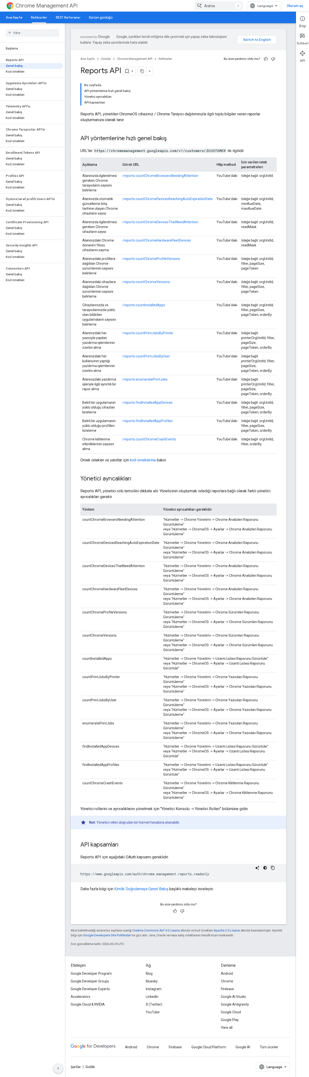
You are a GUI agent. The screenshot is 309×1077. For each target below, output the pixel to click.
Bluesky (152, 981)
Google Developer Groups (90, 981)
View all (226, 1027)
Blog (149, 973)
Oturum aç (295, 6)
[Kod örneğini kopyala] (273, 868)
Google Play (230, 1020)
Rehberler (39, 17)
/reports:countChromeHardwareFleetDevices (156, 240)
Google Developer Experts (90, 989)
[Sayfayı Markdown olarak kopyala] (142, 71)
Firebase (227, 989)
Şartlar (76, 1067)
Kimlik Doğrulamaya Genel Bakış (141, 889)
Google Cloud (231, 1012)
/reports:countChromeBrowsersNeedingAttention (160, 176)
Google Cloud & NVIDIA (88, 1004)
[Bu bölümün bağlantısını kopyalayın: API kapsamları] (123, 845)
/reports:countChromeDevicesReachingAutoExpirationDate (167, 199)
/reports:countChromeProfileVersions (151, 259)
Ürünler (106, 59)
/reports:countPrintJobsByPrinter (147, 333)
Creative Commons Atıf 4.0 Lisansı (156, 930)
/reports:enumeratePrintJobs (145, 379)
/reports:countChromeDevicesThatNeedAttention (160, 222)
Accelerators (80, 997)
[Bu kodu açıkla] (257, 868)
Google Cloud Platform (208, 1047)
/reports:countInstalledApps (143, 305)
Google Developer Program (91, 973)
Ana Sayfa (14, 17)
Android (227, 973)
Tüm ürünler (269, 1047)
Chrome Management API (46, 5)
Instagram (154, 989)
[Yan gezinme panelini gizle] (58, 1068)
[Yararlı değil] (273, 59)
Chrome (227, 981)
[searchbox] (32, 33)
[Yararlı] (265, 59)
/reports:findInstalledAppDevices (147, 402)
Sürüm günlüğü (100, 17)
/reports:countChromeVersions (146, 282)
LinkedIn (152, 997)
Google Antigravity (235, 1004)
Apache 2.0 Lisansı (227, 930)
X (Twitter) (154, 1004)
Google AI (243, 1047)
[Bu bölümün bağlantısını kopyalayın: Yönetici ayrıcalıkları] (136, 479)
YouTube (153, 1012)
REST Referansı (68, 17)
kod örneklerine (143, 460)
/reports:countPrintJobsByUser (146, 356)
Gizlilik (90, 1067)
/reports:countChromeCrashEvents (149, 439)
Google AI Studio (233, 997)
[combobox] (219, 5)
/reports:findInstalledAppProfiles (147, 421)
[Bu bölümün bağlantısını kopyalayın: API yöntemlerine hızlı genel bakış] (171, 139)
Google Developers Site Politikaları (107, 935)
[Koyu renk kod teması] (265, 868)
